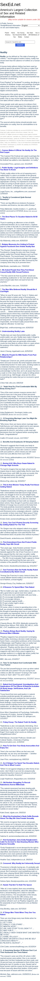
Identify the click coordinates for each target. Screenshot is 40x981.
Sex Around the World (19, 35)
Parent (7, 33)
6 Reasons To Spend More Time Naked (18, 587)
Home (13, 33)
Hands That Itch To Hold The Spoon (17, 885)
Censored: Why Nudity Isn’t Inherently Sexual (21, 863)
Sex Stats (30, 33)
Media (20, 37)
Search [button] (20, 45)
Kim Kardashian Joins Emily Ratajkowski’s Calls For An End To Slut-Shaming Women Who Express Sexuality (19, 842)
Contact (26, 37)
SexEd (10, 4)
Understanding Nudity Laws (13, 331)
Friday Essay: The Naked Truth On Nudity (19, 722)
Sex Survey (21, 33)
